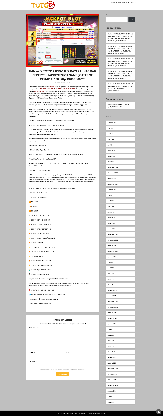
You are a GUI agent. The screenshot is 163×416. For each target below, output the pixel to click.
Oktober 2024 (112, 245)
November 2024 (113, 240)
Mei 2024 (111, 273)
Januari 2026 (112, 162)
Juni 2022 (111, 402)
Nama (32, 353)
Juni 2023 (111, 335)
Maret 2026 (111, 150)
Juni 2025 (111, 201)
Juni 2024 (111, 268)
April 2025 (111, 212)
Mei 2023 (111, 340)
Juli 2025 (110, 195)
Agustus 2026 (112, 122)
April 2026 (111, 145)
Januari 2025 (112, 229)
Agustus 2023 (112, 324)
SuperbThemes (92, 413)
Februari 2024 (112, 290)
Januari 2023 (112, 363)
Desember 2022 (113, 368)
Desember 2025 (113, 167)
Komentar (33, 328)
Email (66, 353)
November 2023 (113, 307)
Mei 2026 (111, 139)
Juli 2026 (110, 128)
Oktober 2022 (112, 380)
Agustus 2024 (112, 257)
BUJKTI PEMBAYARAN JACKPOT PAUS (123, 2)
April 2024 (111, 279)
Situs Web (33, 361)
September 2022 (113, 385)
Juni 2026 (111, 134)
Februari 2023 (112, 357)
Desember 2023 (113, 301)
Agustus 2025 (112, 189)
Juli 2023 (110, 329)
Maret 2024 (111, 285)
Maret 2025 (111, 217)
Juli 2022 (110, 396)
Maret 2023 (111, 352)
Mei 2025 (111, 206)
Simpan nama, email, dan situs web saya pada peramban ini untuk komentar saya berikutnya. (63, 369)
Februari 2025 (112, 223)
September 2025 (113, 184)
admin (109, 104)
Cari (107, 15)
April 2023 (111, 346)
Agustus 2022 (112, 391)
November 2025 (113, 173)
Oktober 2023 (112, 312)
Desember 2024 (113, 234)
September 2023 (113, 318)
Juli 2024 (110, 262)
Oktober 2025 (112, 178)
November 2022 (113, 374)
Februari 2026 (112, 156)
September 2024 (113, 251)
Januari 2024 (112, 296)
